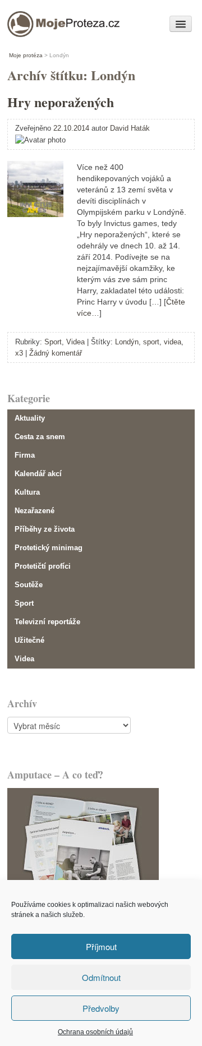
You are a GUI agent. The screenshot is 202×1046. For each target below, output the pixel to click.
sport (151, 342)
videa (172, 342)
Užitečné (29, 640)
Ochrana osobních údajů (95, 1032)
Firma (25, 455)
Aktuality (30, 418)
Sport (53, 342)
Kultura (27, 492)
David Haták (130, 128)
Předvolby (101, 1008)
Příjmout (101, 946)
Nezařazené (34, 510)
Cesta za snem (40, 436)
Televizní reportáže (47, 622)
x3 (19, 353)
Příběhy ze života (45, 529)
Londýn (127, 342)
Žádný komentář (55, 353)
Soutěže (29, 584)
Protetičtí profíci (43, 566)
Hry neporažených (60, 102)
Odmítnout (101, 977)
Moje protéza (46, 21)
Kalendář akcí (38, 473)
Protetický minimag (48, 547)
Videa (75, 342)
